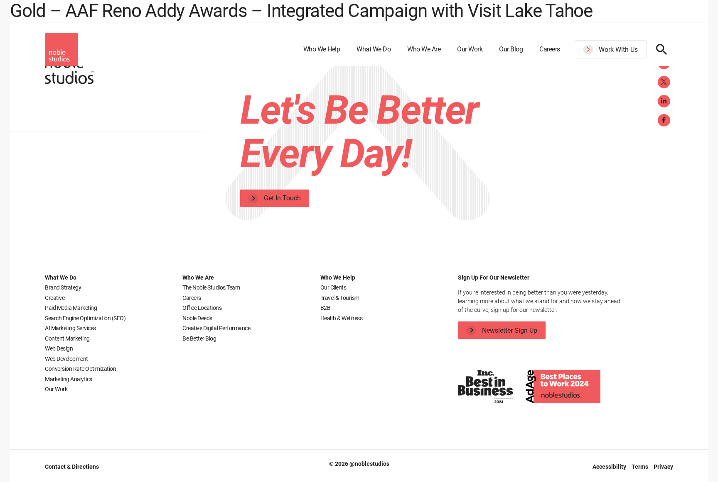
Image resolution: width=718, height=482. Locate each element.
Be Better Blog (199, 338)
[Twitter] (664, 82)
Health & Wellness (341, 318)
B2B (325, 307)
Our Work (469, 49)
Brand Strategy (63, 287)
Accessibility (610, 466)
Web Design (59, 348)
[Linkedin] (664, 101)
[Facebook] (664, 120)
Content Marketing (67, 338)
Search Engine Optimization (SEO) (85, 318)
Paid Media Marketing (71, 307)
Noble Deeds (197, 318)
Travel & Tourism (339, 298)
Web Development (66, 358)
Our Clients (333, 287)
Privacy (663, 466)
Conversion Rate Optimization (80, 368)
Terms (640, 466)
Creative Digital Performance (216, 328)
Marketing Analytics (68, 379)
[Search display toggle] (661, 49)
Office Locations (201, 307)
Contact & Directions (72, 466)
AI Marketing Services (70, 328)
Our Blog (511, 49)
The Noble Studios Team (211, 287)
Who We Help (321, 49)
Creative (54, 298)
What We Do (374, 49)
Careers (549, 49)
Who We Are (423, 49)
